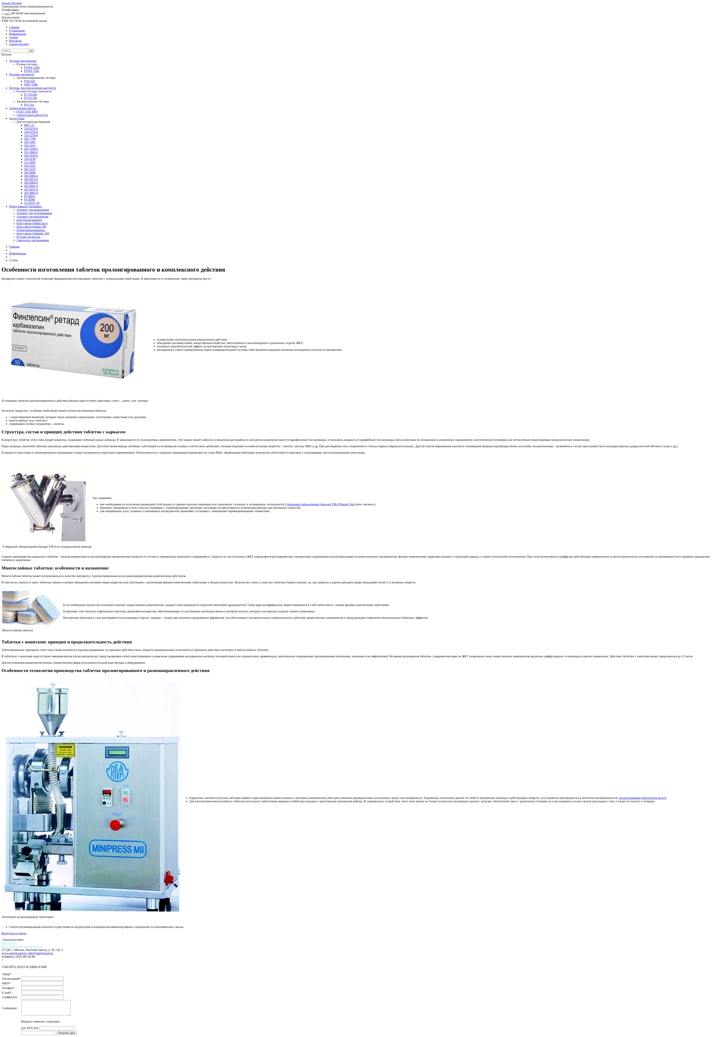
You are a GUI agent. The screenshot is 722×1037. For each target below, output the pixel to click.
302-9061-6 (31, 186)
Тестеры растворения (22, 60)
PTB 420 (29, 81)
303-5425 (30, 165)
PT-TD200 (30, 94)
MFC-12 (29, 125)
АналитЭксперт (12, 3)
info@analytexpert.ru (40, 953)
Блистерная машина (29, 220)
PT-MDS (29, 196)
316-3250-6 (31, 135)
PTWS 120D (32, 67)
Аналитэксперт (19, 44)
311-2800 (29, 162)
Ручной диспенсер (28, 236)
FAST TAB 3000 (27, 111)
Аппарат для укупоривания (34, 213)
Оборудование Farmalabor (25, 206)
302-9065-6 (31, 192)
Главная (14, 27)
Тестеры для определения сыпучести (32, 88)
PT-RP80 (29, 199)
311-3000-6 (31, 152)
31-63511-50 (31, 203)
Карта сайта (9, 943)
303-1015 (30, 145)
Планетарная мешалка (31, 230)
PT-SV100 (30, 98)
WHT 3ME (31, 84)
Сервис (13, 37)
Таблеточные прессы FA (32, 115)
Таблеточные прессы (22, 108)
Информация (17, 34)
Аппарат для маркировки (33, 209)
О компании (17, 30)
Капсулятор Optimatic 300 (33, 233)
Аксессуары (16, 118)
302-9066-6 (31, 176)
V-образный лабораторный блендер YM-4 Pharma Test (320, 504)
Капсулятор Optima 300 (31, 226)
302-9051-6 (31, 189)
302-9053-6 (31, 179)
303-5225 (30, 169)
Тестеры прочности (21, 74)
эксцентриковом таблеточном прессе (642, 797)
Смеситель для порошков (33, 240)
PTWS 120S (31, 71)
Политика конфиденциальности (22, 946)
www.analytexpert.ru (14, 953)
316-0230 (30, 159)
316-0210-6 (31, 128)
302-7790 (30, 138)
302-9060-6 (31, 182)
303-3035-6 (31, 155)
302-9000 (30, 172)
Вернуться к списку (14, 933)
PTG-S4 (29, 104)
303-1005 (30, 142)
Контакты (15, 40)
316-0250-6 (31, 132)
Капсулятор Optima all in (32, 223)
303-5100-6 (31, 148)
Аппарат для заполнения (32, 216)
